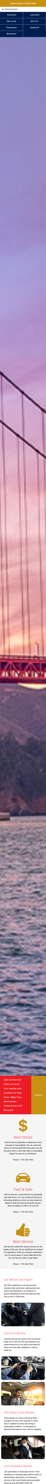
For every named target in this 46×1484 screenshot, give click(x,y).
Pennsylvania (11, 28)
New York (34, 21)
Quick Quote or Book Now (23, 3)
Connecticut (11, 15)
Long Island (34, 15)
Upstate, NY (34, 28)
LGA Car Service (10, 9)
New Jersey (11, 21)
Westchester (11, 34)
